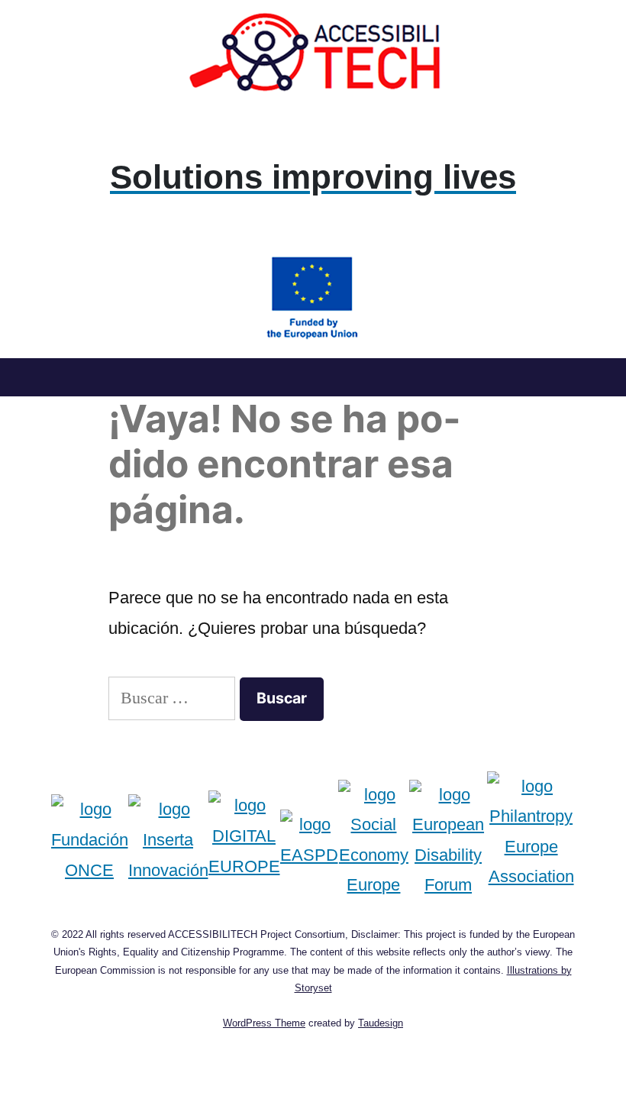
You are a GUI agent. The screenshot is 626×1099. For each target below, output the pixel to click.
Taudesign (380, 1023)
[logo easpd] (309, 840)
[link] (313, 177)
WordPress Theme (264, 1023)
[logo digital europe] (244, 839)
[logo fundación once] (89, 839)
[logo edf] (447, 840)
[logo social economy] (374, 840)
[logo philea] (531, 840)
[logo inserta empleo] (168, 839)
